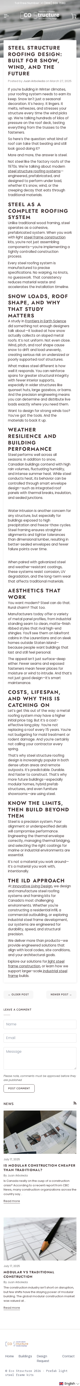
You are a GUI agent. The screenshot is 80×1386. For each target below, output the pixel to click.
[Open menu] (10, 16)
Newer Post (61, 994)
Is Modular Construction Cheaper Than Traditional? (39, 1167)
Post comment (19, 1088)
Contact (68, 1356)
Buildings (25, 1356)
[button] (69, 1383)
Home (9, 1356)
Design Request (43, 1359)
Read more (12, 1201)
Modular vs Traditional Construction (29, 1274)
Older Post (18, 994)
